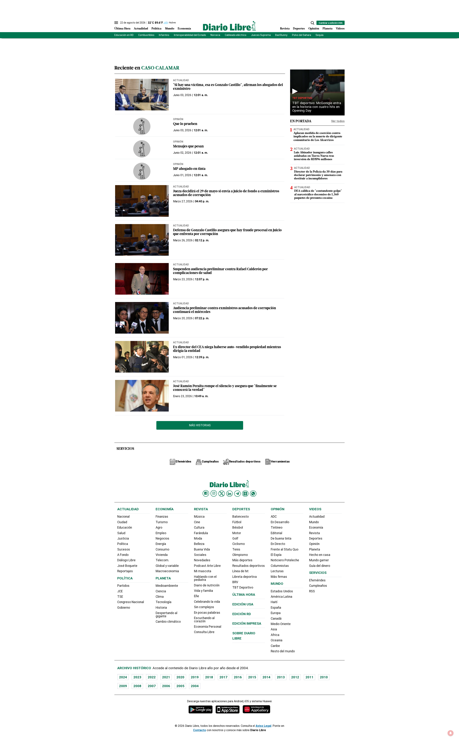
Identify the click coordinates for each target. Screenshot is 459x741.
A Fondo (123, 555)
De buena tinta (281, 538)
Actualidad (141, 28)
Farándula (201, 533)
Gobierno (123, 607)
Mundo (169, 28)
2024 (123, 677)
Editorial (276, 533)
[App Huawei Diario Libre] (256, 709)
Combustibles (146, 35)
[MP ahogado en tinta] (142, 171)
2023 (137, 677)
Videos (340, 28)
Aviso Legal (263, 726)
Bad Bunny (281, 35)
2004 (195, 686)
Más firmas (279, 577)
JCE (120, 591)
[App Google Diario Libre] (200, 709)
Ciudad (122, 522)
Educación (124, 527)
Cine (197, 522)
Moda (198, 538)
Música (199, 516)
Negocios (162, 538)
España (276, 607)
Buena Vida (202, 549)
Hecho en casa (319, 555)
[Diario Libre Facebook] (206, 493)
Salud (121, 533)
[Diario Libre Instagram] (213, 493)
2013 (281, 677)
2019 (195, 677)
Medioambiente (167, 585)
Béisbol (237, 527)
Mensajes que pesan (188, 146)
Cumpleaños (318, 585)
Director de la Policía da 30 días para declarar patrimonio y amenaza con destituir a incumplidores (318, 175)
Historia (161, 607)
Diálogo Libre (126, 560)
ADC (274, 516)
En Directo (278, 544)
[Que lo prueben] (142, 126)
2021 (166, 677)
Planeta (327, 28)
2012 (295, 677)
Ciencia (161, 591)
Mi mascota (202, 571)
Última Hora (122, 28)
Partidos (123, 585)
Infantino (164, 35)
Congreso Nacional (130, 602)
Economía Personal (207, 626)
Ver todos (338, 121)
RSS (312, 591)
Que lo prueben (185, 124)
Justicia (123, 538)
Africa (275, 635)
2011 (309, 677)
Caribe (275, 646)
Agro (159, 527)
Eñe (196, 596)
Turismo (162, 522)
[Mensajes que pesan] (142, 148)
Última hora (243, 595)
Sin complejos (204, 607)
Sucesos (123, 549)
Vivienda (162, 555)
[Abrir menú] (116, 22)
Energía (161, 544)
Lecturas (277, 571)
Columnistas (280, 566)
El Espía (276, 555)
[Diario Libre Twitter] (221, 494)
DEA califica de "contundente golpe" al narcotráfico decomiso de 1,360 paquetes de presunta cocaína (318, 194)
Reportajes (125, 571)
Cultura (199, 527)
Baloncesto (240, 516)
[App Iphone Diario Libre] (227, 709)
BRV (235, 582)
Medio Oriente (281, 624)
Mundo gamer (319, 560)
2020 (180, 677)
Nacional (123, 516)
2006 (166, 686)
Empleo (161, 533)
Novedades (202, 560)
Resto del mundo (283, 651)
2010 (324, 677)
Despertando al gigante (166, 614)
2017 (223, 677)
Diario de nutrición (206, 585)
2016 (238, 677)
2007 (152, 686)
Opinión (313, 28)
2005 (180, 686)
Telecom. (162, 560)
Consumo (162, 549)
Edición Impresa (246, 623)
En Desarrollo (280, 522)
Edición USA (242, 604)
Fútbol (236, 522)
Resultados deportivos (248, 566)
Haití (274, 602)
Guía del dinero (319, 566)
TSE (120, 596)
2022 (152, 677)
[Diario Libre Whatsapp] (253, 494)
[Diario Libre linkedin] (229, 494)
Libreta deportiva (244, 577)
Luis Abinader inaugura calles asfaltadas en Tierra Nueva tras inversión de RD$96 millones (314, 156)
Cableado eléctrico (235, 35)
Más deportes (242, 560)
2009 (123, 686)
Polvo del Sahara (301, 35)
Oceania (276, 640)
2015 (252, 677)
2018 (209, 677)
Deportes (299, 28)
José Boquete (127, 566)
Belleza (199, 544)
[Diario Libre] (229, 25)
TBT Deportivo (302, 98)
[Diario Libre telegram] (237, 494)
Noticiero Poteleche (285, 560)
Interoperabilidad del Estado (190, 35)
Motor (236, 533)
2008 (137, 686)
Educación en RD (124, 35)
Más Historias (200, 425)
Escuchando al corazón (204, 619)
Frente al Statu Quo (284, 549)
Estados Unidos (282, 591)
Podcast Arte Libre (207, 566)
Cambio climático (168, 621)
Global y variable (167, 566)
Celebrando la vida (207, 601)
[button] (312, 23)
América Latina (281, 596)
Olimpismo (240, 555)
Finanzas (162, 516)
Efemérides (317, 580)
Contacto (199, 730)
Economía (184, 28)
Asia (274, 629)
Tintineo (276, 527)
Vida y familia (203, 591)
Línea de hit (240, 571)
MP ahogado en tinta (189, 169)
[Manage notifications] (450, 733)
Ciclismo (238, 544)
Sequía (319, 35)
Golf (235, 538)
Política (156, 28)
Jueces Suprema (261, 35)
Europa (276, 613)
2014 (266, 677)
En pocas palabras (207, 612)
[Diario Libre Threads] (245, 494)
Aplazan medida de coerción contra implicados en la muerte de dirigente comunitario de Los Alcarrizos (318, 136)
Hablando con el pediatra (205, 578)
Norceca (215, 35)
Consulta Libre (204, 632)
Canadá (276, 618)
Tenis (236, 549)
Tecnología (163, 602)
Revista (285, 28)
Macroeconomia (167, 571)
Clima (160, 596)
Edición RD (241, 614)
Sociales (200, 555)
